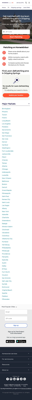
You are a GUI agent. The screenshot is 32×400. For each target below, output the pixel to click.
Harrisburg (5, 245)
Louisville (5, 175)
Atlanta (4, 166)
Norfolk (4, 284)
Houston (5, 275)
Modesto (5, 127)
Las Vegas (5, 205)
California (11, 385)
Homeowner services (9, 354)
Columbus (5, 236)
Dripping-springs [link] (16, 7)
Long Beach (6, 121)
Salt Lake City (7, 281)
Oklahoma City (7, 239)
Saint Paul (5, 196)
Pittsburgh (5, 251)
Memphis (5, 257)
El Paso (4, 269)
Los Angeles (6, 124)
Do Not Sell (17, 385)
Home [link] (4, 7)
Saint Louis (5, 202)
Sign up (16, 325)
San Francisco (7, 136)
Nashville (5, 260)
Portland (5, 242)
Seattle (4, 293)
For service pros (7, 359)
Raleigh (4, 223)
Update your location (16, 95)
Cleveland (5, 233)
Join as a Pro (20, 2)
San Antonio (6, 278)
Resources (5, 364)
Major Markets (8, 103)
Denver (4, 142)
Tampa (4, 163)
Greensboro (6, 220)
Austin (4, 263)
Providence (6, 254)
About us (5, 370)
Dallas (4, 266)
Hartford (5, 145)
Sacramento (6, 130)
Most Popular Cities (8, 307)
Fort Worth (6, 272)
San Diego (5, 133)
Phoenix (5, 112)
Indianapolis (6, 172)
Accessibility (24, 385)
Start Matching (16, 37)
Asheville (5, 214)
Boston (4, 184)
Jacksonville (6, 154)
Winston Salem (7, 227)
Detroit (4, 187)
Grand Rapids (7, 190)
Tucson (4, 115)
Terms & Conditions (26, 388)
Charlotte (5, 217)
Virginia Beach (7, 290)
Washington (6, 148)
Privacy (6, 385)
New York (5, 211)
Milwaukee (5, 299)
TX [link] (8, 7)
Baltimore (5, 181)
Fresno (4, 118)
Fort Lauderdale (7, 151)
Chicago (5, 169)
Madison (5, 296)
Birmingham (6, 109)
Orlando (5, 160)
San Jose (5, 139)
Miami (4, 157)
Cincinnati (5, 230)
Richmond (5, 287)
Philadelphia (6, 248)
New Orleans (6, 178)
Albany (4, 208)
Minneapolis (6, 193)
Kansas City (6, 199)
